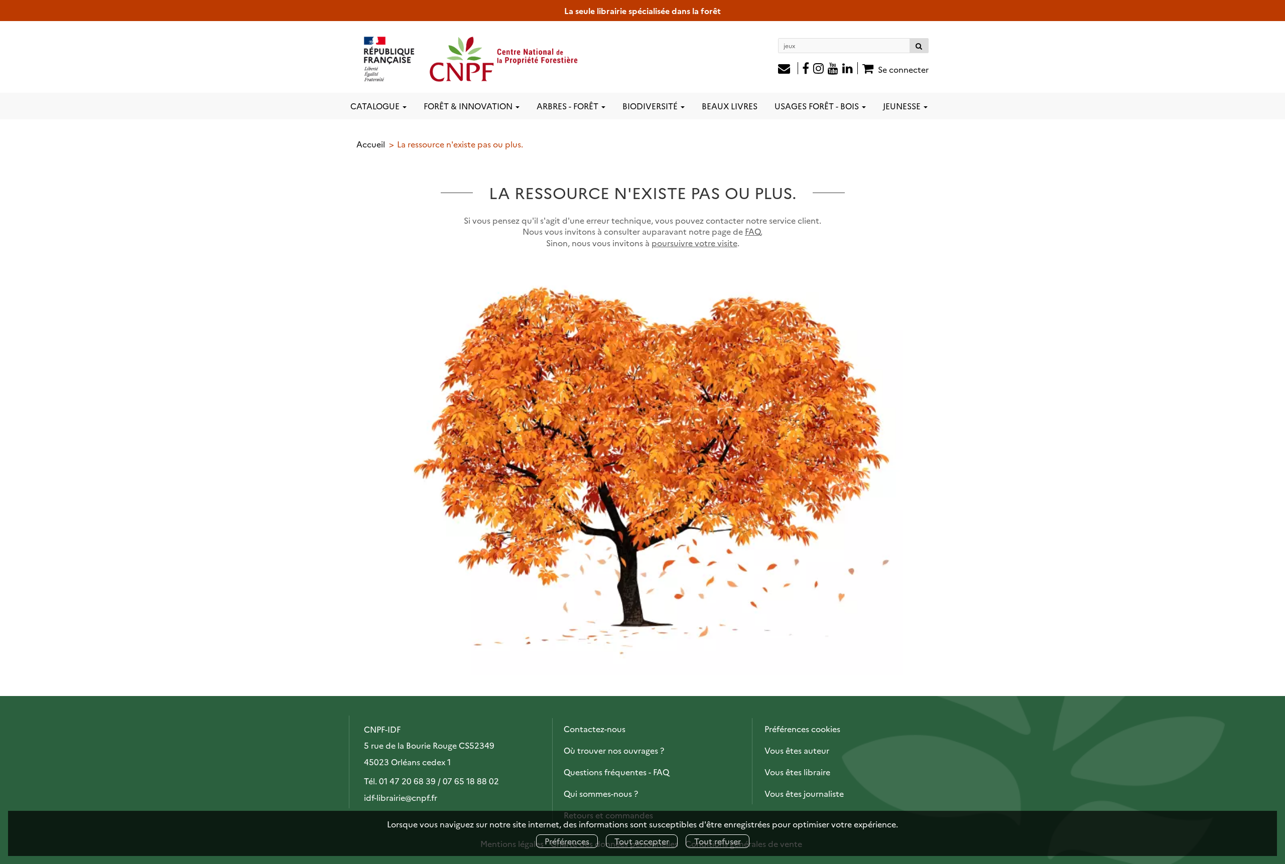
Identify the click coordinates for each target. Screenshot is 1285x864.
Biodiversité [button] (651, 105)
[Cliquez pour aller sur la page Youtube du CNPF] (833, 69)
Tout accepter (641, 840)
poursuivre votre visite (694, 242)
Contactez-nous (594, 728)
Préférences (567, 840)
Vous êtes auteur (796, 750)
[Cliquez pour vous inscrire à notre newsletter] (788, 69)
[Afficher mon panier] (866, 68)
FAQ (752, 231)
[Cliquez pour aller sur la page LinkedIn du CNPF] (850, 69)
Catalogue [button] (376, 105)
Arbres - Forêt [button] (568, 105)
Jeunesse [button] (903, 105)
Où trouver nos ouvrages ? (614, 750)
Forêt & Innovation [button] (469, 105)
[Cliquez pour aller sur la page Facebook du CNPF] (805, 69)
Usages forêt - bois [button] (818, 105)
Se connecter (903, 69)
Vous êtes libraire (797, 771)
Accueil (370, 143)
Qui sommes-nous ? (601, 793)
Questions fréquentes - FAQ (616, 771)
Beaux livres (729, 105)
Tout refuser (717, 840)
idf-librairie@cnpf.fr (400, 797)
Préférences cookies (802, 728)
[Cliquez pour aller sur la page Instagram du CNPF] (818, 69)
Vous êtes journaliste (804, 793)
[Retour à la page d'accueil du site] (471, 58)
